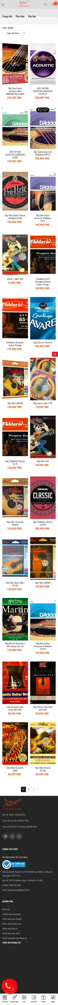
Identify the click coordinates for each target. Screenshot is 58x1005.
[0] (53, 4)
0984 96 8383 (15, 885)
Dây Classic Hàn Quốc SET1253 (43, 708)
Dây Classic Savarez (43, 342)
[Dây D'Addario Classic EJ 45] (15, 437)
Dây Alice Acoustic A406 (15, 769)
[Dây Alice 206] (43, 437)
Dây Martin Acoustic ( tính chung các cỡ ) (15, 645)
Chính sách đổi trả (9, 928)
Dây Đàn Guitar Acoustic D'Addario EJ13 (43, 218)
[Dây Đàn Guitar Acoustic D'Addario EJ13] (43, 191)
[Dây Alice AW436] (15, 379)
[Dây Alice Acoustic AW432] (15, 497)
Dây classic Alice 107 (42, 403)
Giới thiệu (6, 909)
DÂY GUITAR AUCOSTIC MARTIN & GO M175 (43, 91)
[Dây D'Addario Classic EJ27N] (43, 497)
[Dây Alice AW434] (43, 558)
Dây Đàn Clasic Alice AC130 (15, 584)
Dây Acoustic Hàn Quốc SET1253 (15, 708)
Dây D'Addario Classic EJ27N (43, 523)
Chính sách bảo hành (11, 933)
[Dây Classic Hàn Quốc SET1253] (43, 682)
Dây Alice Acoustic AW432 (15, 523)
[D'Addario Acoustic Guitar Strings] (15, 318)
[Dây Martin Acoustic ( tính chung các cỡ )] (15, 619)
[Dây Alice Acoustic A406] (15, 743)
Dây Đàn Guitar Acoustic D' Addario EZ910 (43, 646)
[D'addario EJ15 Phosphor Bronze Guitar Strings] (43, 254)
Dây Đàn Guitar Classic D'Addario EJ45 (15, 217)
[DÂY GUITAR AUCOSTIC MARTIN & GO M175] (43, 64)
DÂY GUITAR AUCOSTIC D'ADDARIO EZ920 (15, 154)
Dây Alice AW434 (42, 582)
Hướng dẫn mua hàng (11, 914)
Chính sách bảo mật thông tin (14, 938)
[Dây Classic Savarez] (43, 318)
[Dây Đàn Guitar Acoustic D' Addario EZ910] (43, 619)
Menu (4, 4)
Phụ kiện (20, 16)
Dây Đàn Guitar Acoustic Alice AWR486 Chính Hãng (15, 91)
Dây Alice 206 (43, 461)
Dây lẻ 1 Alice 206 (15, 278)
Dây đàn (32, 16)
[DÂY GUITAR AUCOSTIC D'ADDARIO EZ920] (15, 127)
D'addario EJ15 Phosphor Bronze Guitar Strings (43, 281)
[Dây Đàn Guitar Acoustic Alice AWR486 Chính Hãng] (15, 64)
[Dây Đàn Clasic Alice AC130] (15, 558)
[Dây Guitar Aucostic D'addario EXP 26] (43, 127)
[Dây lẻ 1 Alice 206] (15, 254)
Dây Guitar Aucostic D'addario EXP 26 (43, 153)
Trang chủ (7, 16)
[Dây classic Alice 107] (43, 379)
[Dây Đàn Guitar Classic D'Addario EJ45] (15, 191)
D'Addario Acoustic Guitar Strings (15, 344)
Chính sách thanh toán (11, 923)
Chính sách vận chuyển (12, 919)
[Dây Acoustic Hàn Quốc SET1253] (15, 682)
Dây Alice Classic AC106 (43, 769)
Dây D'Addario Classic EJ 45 (15, 462)
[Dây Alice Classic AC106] (43, 743)
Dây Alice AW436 (15, 403)
